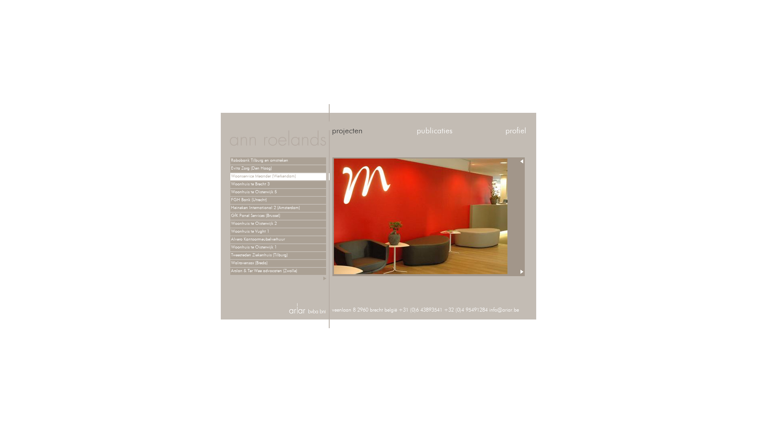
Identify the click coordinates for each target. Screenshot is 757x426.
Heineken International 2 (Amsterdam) (265, 208)
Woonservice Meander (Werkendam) (263, 176)
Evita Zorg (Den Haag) (251, 168)
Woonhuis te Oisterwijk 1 (254, 247)
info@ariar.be (504, 310)
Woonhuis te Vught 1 (250, 231)
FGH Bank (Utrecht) (249, 200)
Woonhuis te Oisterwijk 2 (254, 223)
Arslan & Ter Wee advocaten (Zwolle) (264, 271)
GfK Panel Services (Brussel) (255, 215)
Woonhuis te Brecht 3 (250, 184)
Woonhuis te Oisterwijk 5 (254, 192)
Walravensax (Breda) (249, 263)
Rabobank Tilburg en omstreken (259, 160)
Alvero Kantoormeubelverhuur (258, 239)
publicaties (435, 131)
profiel (515, 131)
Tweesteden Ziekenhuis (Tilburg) (259, 255)
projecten (347, 131)
